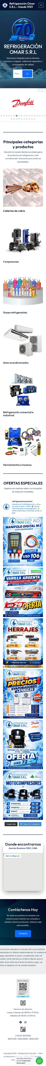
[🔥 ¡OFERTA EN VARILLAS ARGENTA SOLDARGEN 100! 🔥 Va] (23, 592)
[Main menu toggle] (41, 5)
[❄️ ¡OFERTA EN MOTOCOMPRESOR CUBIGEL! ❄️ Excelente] (23, 744)
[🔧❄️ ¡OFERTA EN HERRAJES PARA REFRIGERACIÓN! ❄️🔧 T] (23, 643)
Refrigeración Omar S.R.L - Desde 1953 (22, 5)
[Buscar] (27, 73)
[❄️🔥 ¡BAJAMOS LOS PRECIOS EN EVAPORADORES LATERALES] (23, 693)
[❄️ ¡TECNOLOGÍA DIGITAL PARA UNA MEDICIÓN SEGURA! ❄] (23, 541)
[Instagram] (25, 1022)
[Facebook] (20, 1022)
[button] (44, 90)
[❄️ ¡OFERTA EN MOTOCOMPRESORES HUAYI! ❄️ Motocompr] (23, 795)
